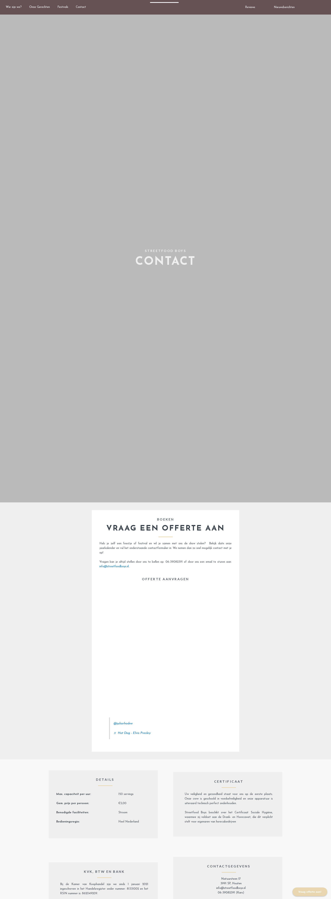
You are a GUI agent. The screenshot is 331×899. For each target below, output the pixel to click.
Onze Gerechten (39, 7)
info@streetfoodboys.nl (114, 566)
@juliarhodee (123, 723)
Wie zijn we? (14, 7)
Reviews (250, 7)
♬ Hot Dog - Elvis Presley (132, 733)
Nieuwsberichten (284, 7)
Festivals (62, 7)
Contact (81, 7)
